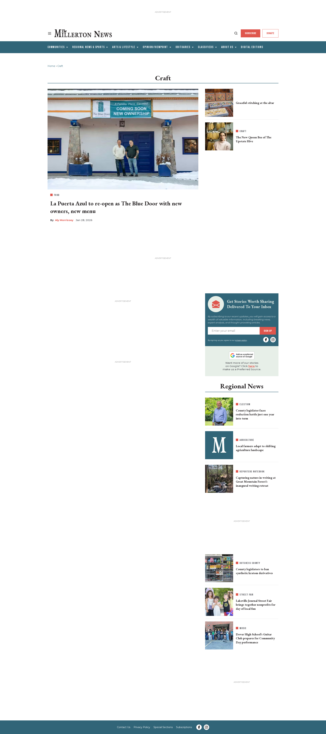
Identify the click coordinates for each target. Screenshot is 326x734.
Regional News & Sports (88, 47)
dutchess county (250, 563)
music (243, 628)
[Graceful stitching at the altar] (219, 102)
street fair (246, 594)
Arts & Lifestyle (123, 47)
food (57, 195)
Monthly (218, 697)
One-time (243, 697)
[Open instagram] (273, 339)
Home (51, 66)
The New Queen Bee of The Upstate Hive (253, 139)
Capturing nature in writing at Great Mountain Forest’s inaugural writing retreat (256, 482)
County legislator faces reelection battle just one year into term (255, 414)
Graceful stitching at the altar (255, 103)
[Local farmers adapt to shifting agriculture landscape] (219, 445)
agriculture (247, 440)
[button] (320, 692)
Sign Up (268, 330)
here (251, 366)
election (245, 404)
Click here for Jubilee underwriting (78, 726)
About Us (227, 47)
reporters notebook (252, 471)
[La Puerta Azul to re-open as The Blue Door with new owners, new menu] (123, 138)
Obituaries (183, 47)
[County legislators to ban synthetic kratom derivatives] (219, 568)
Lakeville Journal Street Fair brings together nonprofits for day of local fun (255, 605)
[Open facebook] (266, 339)
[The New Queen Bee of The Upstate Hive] (219, 136)
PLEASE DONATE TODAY (215, 722)
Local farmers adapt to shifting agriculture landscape (256, 448)
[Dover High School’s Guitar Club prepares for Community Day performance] (219, 635)
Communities (56, 47)
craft (243, 131)
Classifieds (206, 47)
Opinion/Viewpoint (155, 47)
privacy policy (241, 340)
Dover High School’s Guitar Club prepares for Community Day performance (255, 638)
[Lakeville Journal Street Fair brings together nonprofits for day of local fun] (219, 601)
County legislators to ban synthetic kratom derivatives (254, 571)
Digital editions (252, 47)
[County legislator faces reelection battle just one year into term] (219, 411)
